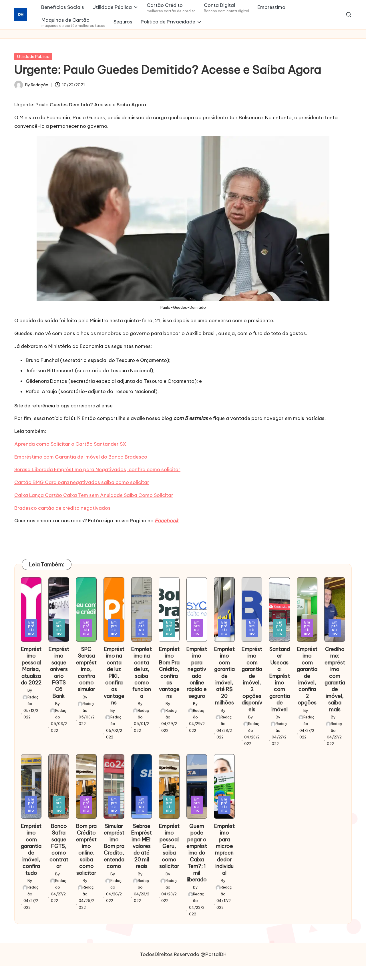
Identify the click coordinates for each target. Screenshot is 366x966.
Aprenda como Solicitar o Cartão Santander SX (70, 444)
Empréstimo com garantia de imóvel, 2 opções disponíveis (252, 679)
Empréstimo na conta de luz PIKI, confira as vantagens (114, 676)
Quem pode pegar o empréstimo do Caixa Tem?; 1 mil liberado (196, 853)
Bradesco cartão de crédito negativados (62, 508)
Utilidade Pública (33, 56)
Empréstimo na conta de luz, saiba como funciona (141, 672)
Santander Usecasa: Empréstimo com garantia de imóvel (279, 679)
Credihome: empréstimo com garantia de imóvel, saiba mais (335, 679)
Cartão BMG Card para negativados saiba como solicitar (81, 482)
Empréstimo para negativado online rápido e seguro (196, 672)
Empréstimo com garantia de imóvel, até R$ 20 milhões (224, 676)
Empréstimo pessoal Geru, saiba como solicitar (169, 846)
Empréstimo (31, 628)
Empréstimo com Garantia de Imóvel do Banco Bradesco (80, 457)
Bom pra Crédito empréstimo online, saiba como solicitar (86, 849)
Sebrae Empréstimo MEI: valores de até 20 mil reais (141, 846)
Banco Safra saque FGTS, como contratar (58, 846)
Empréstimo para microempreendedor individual (224, 849)
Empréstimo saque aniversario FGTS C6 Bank (59, 672)
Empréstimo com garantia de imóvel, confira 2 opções (307, 676)
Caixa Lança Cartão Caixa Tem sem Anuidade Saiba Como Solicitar (93, 495)
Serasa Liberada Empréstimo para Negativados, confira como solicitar (97, 469)
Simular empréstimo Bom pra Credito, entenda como (114, 846)
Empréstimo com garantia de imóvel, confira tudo (31, 849)
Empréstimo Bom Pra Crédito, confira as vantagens (169, 672)
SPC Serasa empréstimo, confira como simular (86, 669)
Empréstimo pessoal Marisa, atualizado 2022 (31, 666)
